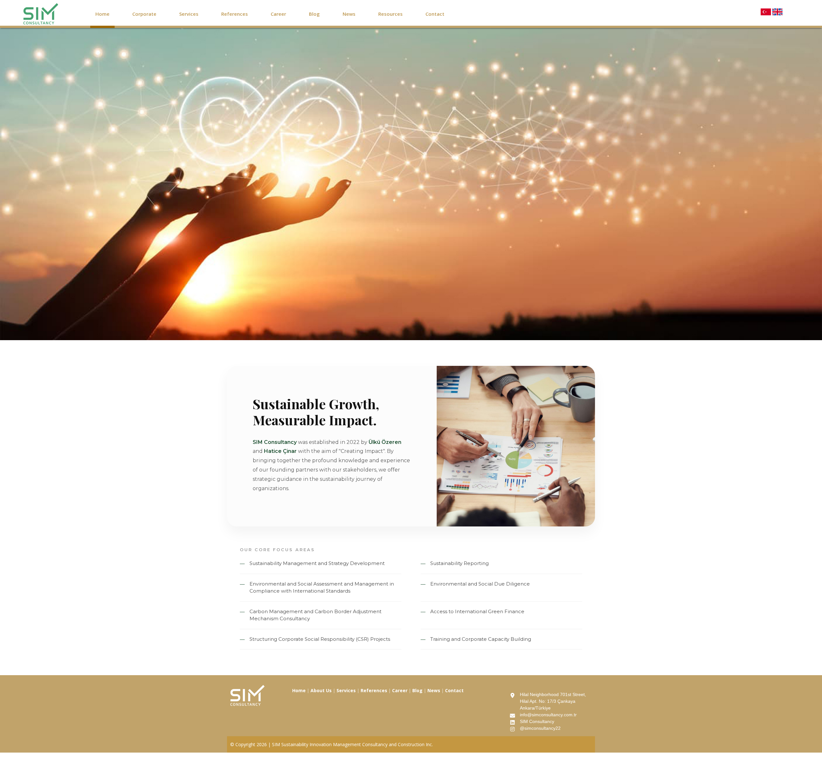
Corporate (144, 14)
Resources (390, 14)
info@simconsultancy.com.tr (548, 714)
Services (188, 14)
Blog (314, 14)
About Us (321, 690)
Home (102, 14)
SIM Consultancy (537, 721)
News (349, 14)
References (234, 14)
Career (278, 14)
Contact (434, 14)
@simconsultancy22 (540, 728)
